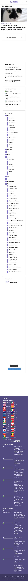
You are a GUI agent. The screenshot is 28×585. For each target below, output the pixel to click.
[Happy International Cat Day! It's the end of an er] (14, 349)
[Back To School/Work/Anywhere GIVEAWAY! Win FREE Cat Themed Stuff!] (8, 449)
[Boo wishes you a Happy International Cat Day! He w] (14, 320)
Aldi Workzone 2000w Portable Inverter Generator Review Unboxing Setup (19, 515)
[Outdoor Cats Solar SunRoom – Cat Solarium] (8, 540)
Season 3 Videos (5, 23)
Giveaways (16, 446)
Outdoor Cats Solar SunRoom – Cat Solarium (19, 543)
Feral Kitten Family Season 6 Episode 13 (13, 76)
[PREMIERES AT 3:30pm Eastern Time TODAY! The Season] (14, 300)
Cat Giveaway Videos (19, 480)
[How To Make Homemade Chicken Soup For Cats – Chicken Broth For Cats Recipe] (8, 525)
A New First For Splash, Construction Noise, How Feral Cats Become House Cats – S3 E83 (13, 27)
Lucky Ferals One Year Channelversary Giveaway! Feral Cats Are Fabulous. (19, 472)
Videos (10, 23)
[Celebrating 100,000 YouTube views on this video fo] (14, 359)
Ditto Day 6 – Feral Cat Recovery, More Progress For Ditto (12, 81)
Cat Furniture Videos (19, 549)
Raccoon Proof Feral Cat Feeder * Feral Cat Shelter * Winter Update (19, 568)
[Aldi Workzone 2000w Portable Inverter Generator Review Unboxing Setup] (8, 511)
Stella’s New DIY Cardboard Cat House (18, 553)
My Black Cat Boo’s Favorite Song (13, 69)
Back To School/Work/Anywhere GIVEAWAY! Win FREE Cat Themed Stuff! (19, 451)
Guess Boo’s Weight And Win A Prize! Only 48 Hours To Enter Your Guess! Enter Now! (19, 488)
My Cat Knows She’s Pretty (11, 67)
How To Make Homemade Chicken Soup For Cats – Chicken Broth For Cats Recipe (19, 529)
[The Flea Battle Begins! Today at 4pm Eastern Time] (14, 290)
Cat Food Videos (18, 523)
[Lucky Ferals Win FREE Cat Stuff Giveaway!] (8, 461)
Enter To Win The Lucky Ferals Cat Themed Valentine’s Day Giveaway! (19, 500)
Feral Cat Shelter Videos (18, 538)
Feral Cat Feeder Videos (19, 559)
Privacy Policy (18, 579)
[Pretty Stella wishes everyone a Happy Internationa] (14, 329)
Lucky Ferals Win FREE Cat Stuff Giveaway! (19, 462)
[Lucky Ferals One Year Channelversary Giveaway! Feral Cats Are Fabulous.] (8, 470)
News (20, 446)
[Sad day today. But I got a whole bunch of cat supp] (14, 310)
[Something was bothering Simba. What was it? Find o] (14, 339)
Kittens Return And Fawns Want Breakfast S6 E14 (12, 72)
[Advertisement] (14, 51)
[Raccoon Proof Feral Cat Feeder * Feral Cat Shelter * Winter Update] (8, 562)
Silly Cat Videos (17, 550)
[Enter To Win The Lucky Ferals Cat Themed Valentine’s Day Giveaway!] (8, 498)
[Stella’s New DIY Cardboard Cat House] (8, 551)
